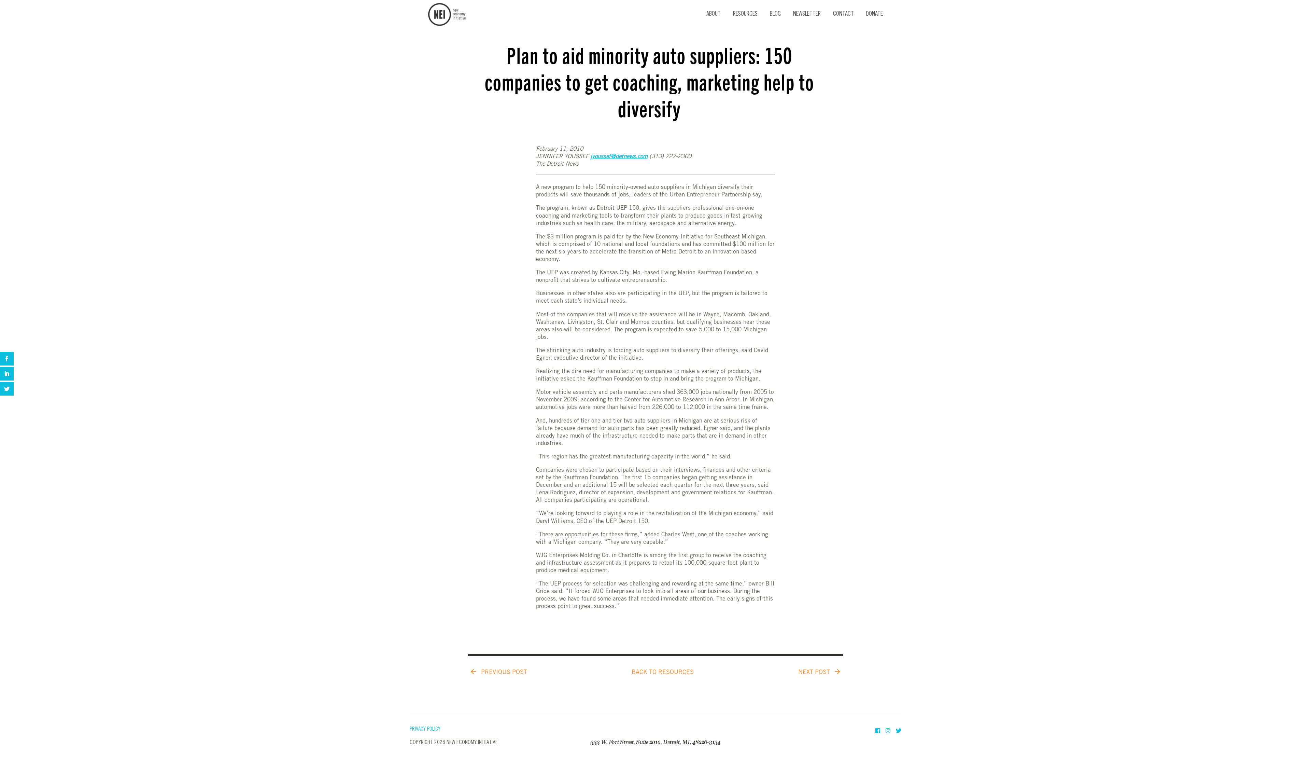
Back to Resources (663, 673)
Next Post (815, 673)
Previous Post (503, 673)
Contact (843, 14)
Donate (874, 14)
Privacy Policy (425, 729)
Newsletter (807, 14)
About (713, 14)
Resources (745, 14)
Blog (775, 14)
